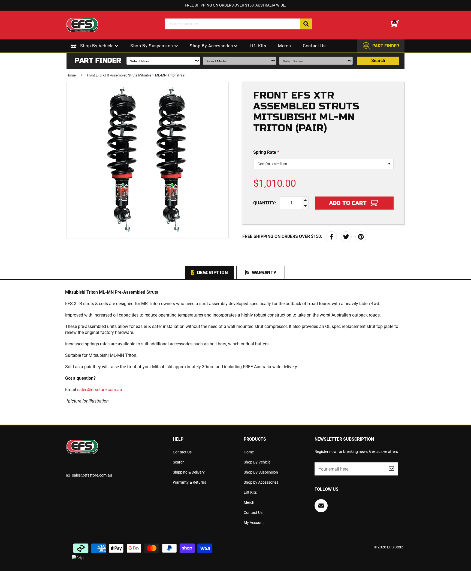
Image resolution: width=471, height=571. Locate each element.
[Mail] (321, 505)
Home (71, 75)
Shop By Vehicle (97, 45)
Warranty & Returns (189, 482)
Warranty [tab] (264, 272)
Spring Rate (266, 152)
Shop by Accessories (212, 45)
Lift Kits (258, 45)
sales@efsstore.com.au (99, 389)
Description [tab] (212, 272)
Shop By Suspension (152, 45)
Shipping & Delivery (189, 472)
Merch (284, 45)
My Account (254, 522)
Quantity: (264, 202)
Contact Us (314, 45)
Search (378, 60)
